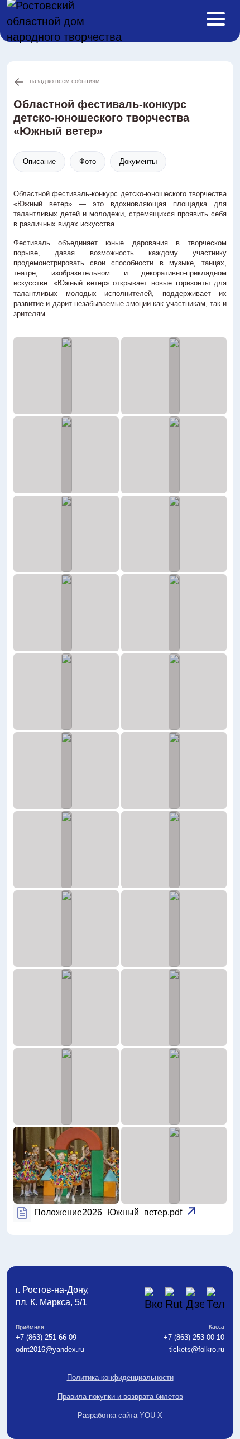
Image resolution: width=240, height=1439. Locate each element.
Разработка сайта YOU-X (120, 1415)
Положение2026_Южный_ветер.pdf (108, 1212)
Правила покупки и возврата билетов (120, 1396)
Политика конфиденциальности (120, 1377)
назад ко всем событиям (65, 80)
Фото (87, 161)
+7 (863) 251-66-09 (46, 1337)
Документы (138, 161)
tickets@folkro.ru (196, 1349)
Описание (39, 161)
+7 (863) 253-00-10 (194, 1337)
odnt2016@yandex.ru (50, 1349)
